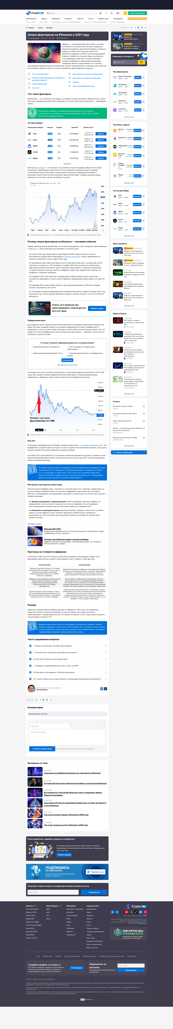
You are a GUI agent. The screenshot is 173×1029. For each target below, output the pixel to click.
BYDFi (35, 152)
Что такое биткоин (32, 909)
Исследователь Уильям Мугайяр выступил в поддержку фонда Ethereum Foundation (73, 794)
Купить (101, 134)
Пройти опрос (97, 308)
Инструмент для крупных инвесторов (88, 74)
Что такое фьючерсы (40, 74)
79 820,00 (73, 146)
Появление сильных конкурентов (46, 347)
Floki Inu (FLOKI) (31, 938)
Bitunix (48, 919)
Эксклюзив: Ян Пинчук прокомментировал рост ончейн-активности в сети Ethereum (75, 804)
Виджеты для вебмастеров (72, 956)
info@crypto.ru (143, 923)
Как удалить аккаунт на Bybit (123, 406)
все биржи (67, 163)
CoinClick (122, 109)
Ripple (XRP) (30, 919)
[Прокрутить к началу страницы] (168, 1016)
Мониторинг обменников (74, 909)
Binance (64, 263)
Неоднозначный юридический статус (48, 353)
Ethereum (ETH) (31, 912)
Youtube (100, 13)
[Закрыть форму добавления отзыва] (104, 721)
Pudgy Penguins (121, 165)
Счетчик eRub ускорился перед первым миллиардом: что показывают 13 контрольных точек (134, 382)
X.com (138, 27)
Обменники (55, 18)
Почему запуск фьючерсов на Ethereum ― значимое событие (48, 79)
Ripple (120, 175)
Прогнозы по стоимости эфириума (87, 78)
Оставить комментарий (42, 749)
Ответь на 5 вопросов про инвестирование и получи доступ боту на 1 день (69, 308)
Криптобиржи (52, 906)
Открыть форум (64, 855)
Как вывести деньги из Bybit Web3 (125, 413)
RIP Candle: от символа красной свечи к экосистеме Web (134, 322)
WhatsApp (131, 27)
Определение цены (39, 84)
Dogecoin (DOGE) (32, 931)
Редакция (58, 956)
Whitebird (69, 931)
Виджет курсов (92, 947)
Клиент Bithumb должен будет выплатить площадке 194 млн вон (134, 275)
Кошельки (68, 18)
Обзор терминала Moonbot (122, 421)
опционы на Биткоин (72, 257)
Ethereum (41, 168)
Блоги (89, 925)
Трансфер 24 (70, 935)
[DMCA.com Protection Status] (86, 999)
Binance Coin (121, 154)
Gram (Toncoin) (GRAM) (33, 925)
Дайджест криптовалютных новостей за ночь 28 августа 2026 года (132, 38)
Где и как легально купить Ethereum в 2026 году (66, 825)
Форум (89, 935)
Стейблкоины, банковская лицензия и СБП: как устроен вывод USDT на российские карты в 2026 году (134, 337)
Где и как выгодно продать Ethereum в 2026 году (66, 815)
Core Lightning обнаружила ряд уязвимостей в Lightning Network (134, 286)
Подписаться (97, 872)
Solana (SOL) (30, 928)
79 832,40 (73, 140)
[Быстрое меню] (125, 13)
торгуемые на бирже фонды (91, 445)
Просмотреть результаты (67, 365)
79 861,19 (74, 152)
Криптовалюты (31, 18)
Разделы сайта (93, 906)
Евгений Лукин (42, 690)
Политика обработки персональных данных (112, 956)
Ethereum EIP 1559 (52, 529)
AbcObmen (122, 84)
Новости (80, 18)
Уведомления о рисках (89, 956)
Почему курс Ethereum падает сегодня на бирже (66, 539)
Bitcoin (35, 249)
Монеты (29, 906)
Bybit (35, 140)
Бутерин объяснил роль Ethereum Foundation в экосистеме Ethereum (75, 783)
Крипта (68, 922)
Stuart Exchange (124, 76)
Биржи (44, 18)
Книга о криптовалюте (94, 944)
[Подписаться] (141, 62)
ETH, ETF (35, 88)
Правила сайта (132, 956)
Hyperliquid (122, 145)
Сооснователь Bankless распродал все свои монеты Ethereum (72, 773)
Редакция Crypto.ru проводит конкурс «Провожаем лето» (131, 47)
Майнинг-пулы (103, 18)
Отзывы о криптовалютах (95, 931)
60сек (68, 919)
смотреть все (129, 236)
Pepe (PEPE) (30, 935)
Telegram (106, 13)
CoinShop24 (70, 928)
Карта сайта (91, 938)
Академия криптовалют (95, 941)
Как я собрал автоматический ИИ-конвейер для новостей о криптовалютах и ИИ (134, 368)
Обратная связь (47, 956)
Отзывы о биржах (93, 928)
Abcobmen (70, 912)
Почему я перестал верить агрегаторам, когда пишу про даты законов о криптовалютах (134, 353)
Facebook (141, 27)
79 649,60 (73, 134)
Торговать (137, 196)
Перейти (138, 77)
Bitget (35, 158)
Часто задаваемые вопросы (84, 86)
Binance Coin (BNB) (32, 922)
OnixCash (122, 101)
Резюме (76, 82)
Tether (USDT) (30, 915)
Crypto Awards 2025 (138, 18)
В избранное (63, 38)
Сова (68, 925)
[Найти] (48, 13)
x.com (112, 13)
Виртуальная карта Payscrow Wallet (125, 437)
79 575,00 (73, 158)
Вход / (133, 13)
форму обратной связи (137, 922)
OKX (34, 134)
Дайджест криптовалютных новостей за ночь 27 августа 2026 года (133, 298)
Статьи (90, 18)
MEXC (35, 146)
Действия (137, 130)
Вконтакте (145, 27)
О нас (38, 956)
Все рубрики (118, 18)
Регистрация (139, 13)
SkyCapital (122, 93)
